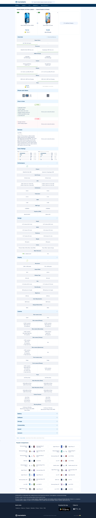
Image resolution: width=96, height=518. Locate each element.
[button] (32, 2)
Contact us (18, 508)
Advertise (33, 508)
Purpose (28, 508)
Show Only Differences (52, 37)
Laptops (23, 5)
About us (23, 508)
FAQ (45, 508)
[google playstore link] (64, 510)
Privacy (37, 508)
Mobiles (17, 5)
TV (29, 5)
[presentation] (18, 17)
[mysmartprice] (20, 2)
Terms (41, 508)
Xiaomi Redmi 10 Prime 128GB (27, 25)
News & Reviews (44, 5)
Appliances (35, 5)
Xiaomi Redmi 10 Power (48, 25)
